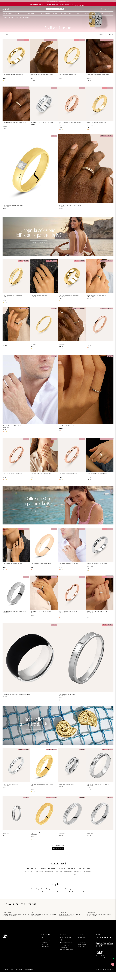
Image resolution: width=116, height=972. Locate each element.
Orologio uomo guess (68, 889)
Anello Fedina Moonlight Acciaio (66, 425)
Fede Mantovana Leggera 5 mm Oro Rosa (41, 563)
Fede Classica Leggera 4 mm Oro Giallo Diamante (96, 123)
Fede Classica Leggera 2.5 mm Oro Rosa (68, 611)
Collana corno (51, 891)
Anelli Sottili (58, 871)
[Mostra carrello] (112, 9)
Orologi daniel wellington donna (35, 889)
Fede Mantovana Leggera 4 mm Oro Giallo (13, 74)
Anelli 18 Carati (34, 874)
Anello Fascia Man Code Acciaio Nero (12, 343)
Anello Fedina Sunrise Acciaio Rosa (95, 343)
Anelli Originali (44, 874)
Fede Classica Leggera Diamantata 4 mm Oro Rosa (70, 123)
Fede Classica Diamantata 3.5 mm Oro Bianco (98, 784)
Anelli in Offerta (82, 874)
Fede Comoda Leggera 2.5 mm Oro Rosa (12, 473)
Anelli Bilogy (72, 874)
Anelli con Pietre (71, 868)
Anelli (16, 17)
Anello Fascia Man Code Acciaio (66, 784)
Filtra (110, 34)
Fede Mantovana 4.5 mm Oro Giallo (67, 74)
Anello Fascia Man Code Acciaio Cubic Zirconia (42, 122)
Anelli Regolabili (62, 874)
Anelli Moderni (68, 871)
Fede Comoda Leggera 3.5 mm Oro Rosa (68, 563)
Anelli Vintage (29, 871)
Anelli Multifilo (61, 868)
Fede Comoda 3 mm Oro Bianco (10, 784)
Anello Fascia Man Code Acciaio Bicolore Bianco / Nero (96, 296)
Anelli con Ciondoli (40, 868)
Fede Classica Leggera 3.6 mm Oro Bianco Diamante (97, 564)
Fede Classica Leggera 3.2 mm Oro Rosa (12, 425)
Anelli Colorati (87, 871)
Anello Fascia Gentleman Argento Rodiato (97, 473)
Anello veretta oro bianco (82, 889)
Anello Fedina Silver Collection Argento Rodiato (42, 74)
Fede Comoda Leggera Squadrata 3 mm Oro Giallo (41, 833)
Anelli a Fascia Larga (84, 868)
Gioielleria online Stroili (8, 17)
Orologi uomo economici (53, 889)
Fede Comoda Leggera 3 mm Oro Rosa (68, 473)
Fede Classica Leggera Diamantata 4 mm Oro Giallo (42, 785)
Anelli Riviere (29, 868)
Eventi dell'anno (82, 944)
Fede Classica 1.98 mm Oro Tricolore (39, 295)
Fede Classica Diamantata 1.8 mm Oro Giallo (41, 343)
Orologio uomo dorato (78, 891)
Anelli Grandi (77, 871)
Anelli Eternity (51, 868)
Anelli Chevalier (49, 871)
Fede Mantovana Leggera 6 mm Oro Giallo (69, 295)
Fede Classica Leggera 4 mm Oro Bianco (12, 563)
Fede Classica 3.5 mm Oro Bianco (67, 694)
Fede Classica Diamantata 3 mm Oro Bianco (97, 611)
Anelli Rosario (39, 871)
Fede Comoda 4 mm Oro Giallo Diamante (13, 205)
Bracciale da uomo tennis (39, 891)
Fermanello (53, 874)
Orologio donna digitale (63, 891)
